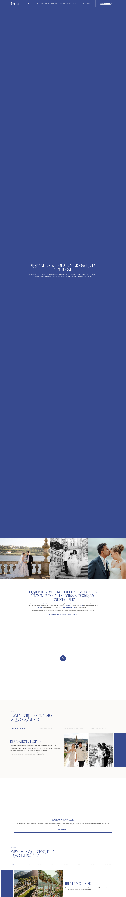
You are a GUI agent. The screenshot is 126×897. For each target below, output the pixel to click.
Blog (88, 3)
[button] (63, 658)
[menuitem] (26, 3)
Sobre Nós (40, 3)
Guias (74, 3)
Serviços (46, 3)
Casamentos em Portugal (58, 3)
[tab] (23, 728)
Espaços (69, 3)
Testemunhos (81, 3)
